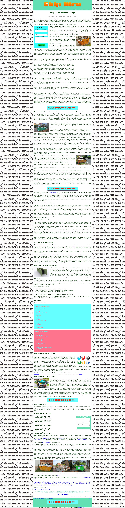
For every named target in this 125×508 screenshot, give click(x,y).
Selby (70, 485)
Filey (40, 485)
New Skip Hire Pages (40, 498)
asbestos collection (83, 439)
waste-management (46, 442)
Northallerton (46, 485)
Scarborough (37, 482)
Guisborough (82, 483)
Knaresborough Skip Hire (43, 413)
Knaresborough (52, 192)
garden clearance (84, 440)
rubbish (48, 445)
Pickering (61, 483)
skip (77, 123)
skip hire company (86, 119)
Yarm (58, 485)
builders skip (77, 53)
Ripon (66, 483)
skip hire (64, 72)
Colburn (88, 483)
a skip (81, 183)
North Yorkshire (65, 481)
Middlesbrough (86, 482)
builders (61, 438)
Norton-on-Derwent (52, 483)
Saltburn (54, 482)
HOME (74, 9)
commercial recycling (47, 440)
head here (36, 374)
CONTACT (83, 9)
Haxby (40, 483)
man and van (46, 438)
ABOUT (80, 9)
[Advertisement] (83, 68)
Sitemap (35, 498)
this (80, 374)
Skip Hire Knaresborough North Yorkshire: (45, 19)
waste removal (38, 439)
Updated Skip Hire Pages (49, 498)
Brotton (88, 481)
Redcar (45, 483)
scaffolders (67, 440)
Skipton (36, 485)
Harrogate (53, 485)
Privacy (90, 498)
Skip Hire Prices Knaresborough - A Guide (45, 178)
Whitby (59, 482)
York (65, 485)
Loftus (79, 482)
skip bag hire (46, 392)
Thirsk (61, 485)
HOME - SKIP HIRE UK (62, 494)
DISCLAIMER (88, 9)
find (38, 406)
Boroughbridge (81, 481)
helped (53, 444)
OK (85, 507)
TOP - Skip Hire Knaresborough (42, 489)
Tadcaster (74, 482)
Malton (76, 483)
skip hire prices (84, 178)
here (58, 475)
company (71, 444)
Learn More (81, 507)
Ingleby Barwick (46, 482)
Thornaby (71, 483)
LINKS (77, 9)
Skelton (36, 483)
